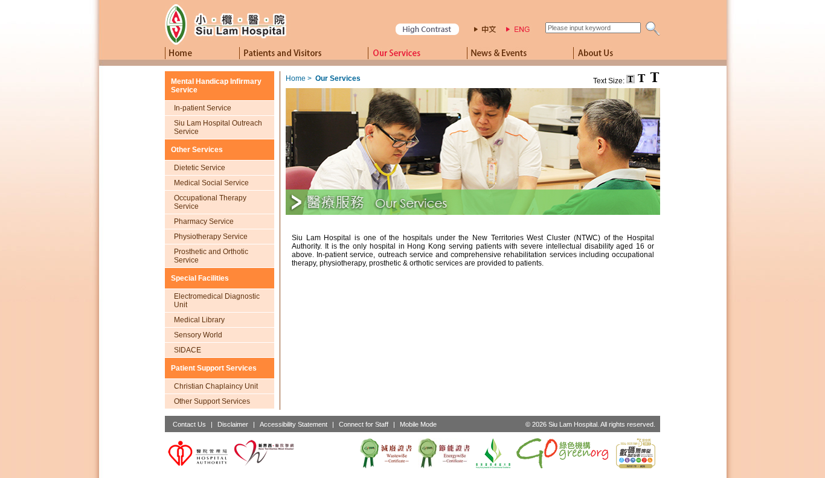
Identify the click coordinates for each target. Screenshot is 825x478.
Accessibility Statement (293, 424)
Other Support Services (212, 401)
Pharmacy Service (204, 221)
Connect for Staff (363, 424)
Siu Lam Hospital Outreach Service (218, 127)
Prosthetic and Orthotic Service (211, 255)
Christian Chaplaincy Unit (216, 386)
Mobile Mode (418, 424)
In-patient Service (202, 108)
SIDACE (187, 350)
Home (296, 78)
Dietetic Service (199, 168)
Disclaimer (232, 424)
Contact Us (189, 424)
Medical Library (199, 320)
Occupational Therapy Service (210, 202)
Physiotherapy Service (211, 236)
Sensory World (198, 335)
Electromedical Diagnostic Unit (217, 300)
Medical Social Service (211, 183)
